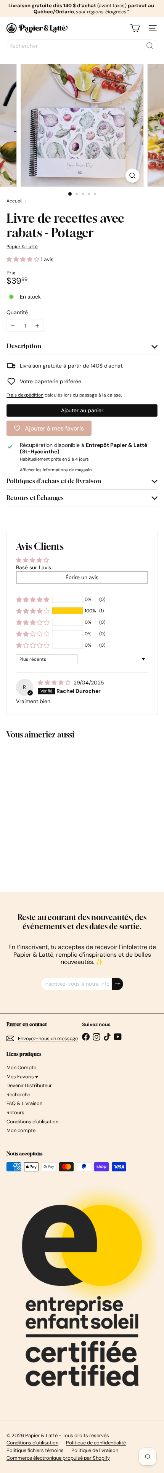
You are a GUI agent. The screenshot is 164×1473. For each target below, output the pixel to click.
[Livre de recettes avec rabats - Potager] (54, 811)
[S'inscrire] (117, 984)
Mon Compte (21, 1067)
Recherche (18, 1094)
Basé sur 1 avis (33, 567)
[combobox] (82, 45)
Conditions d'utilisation (32, 1121)
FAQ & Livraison (24, 1103)
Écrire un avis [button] (82, 577)
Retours (15, 1112)
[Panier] (135, 28)
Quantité (17, 312)
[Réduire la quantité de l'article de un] (12, 326)
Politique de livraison (94, 1450)
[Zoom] (132, 176)
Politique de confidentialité (96, 1442)
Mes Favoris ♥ (22, 1076)
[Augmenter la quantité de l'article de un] (37, 326)
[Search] (150, 45)
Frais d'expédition (24, 395)
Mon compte (20, 1130)
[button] (23, 259)
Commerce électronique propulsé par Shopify (58, 1458)
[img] (55, 682)
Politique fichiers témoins (35, 1450)
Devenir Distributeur (29, 1085)
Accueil (14, 201)
